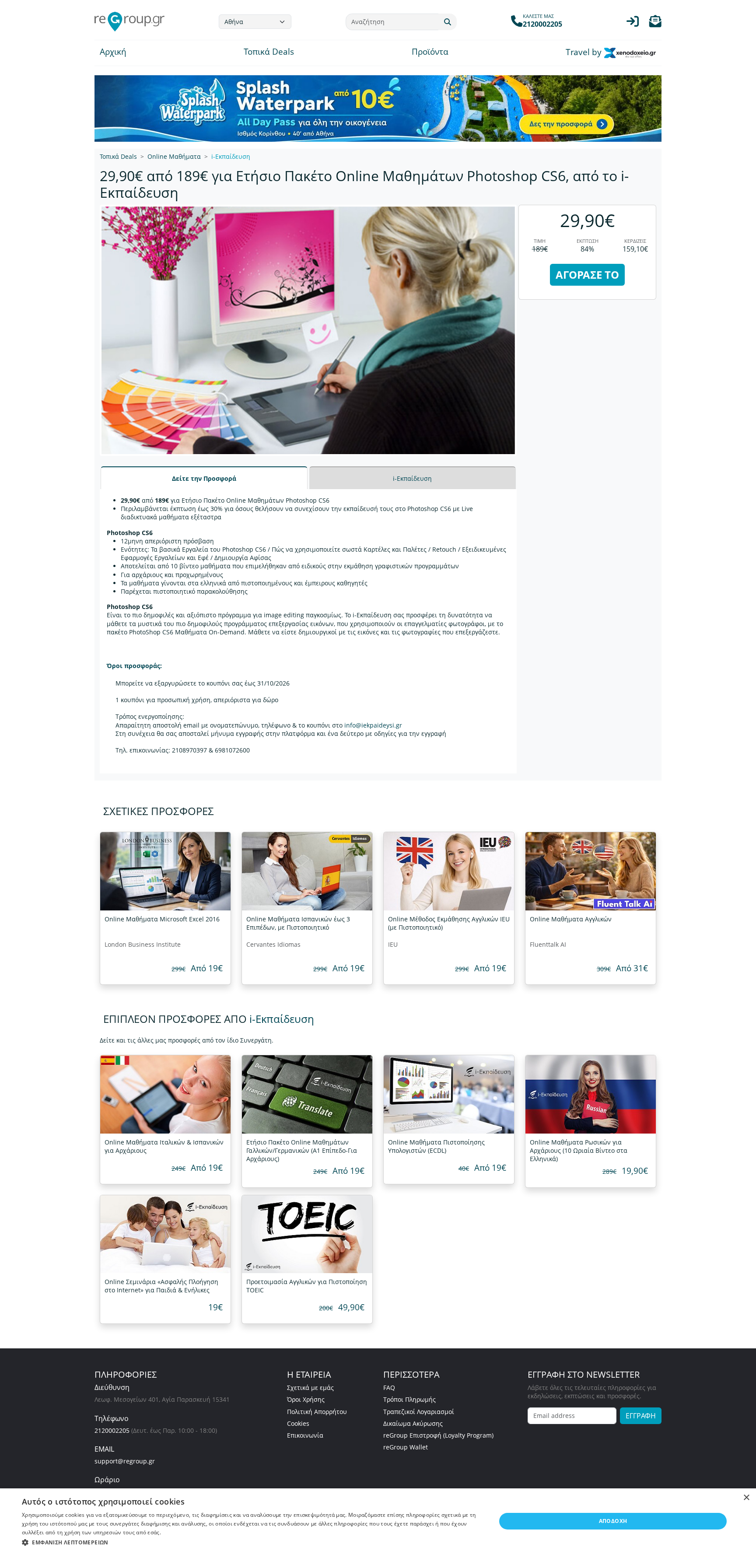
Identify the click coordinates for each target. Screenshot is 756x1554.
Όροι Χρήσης (306, 1399)
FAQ (389, 1387)
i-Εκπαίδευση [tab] (412, 478)
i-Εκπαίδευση (230, 156)
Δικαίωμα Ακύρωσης (413, 1423)
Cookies (298, 1423)
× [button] (746, 1497)
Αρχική (113, 52)
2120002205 (112, 1430)
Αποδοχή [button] (613, 1521)
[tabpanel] (308, 631)
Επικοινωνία (305, 1435)
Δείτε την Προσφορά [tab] (204, 478)
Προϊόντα (430, 52)
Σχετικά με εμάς (310, 1387)
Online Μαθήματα (174, 156)
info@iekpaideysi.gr (373, 725)
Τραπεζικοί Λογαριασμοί (418, 1411)
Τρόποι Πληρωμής (409, 1399)
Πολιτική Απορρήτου (317, 1411)
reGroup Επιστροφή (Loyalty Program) (438, 1435)
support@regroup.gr (124, 1461)
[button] (655, 23)
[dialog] (378, 1521)
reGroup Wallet (405, 1447)
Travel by (585, 52)
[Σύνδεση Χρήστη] (632, 23)
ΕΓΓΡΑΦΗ (641, 1416)
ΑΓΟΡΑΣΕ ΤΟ (587, 274)
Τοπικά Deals (269, 52)
